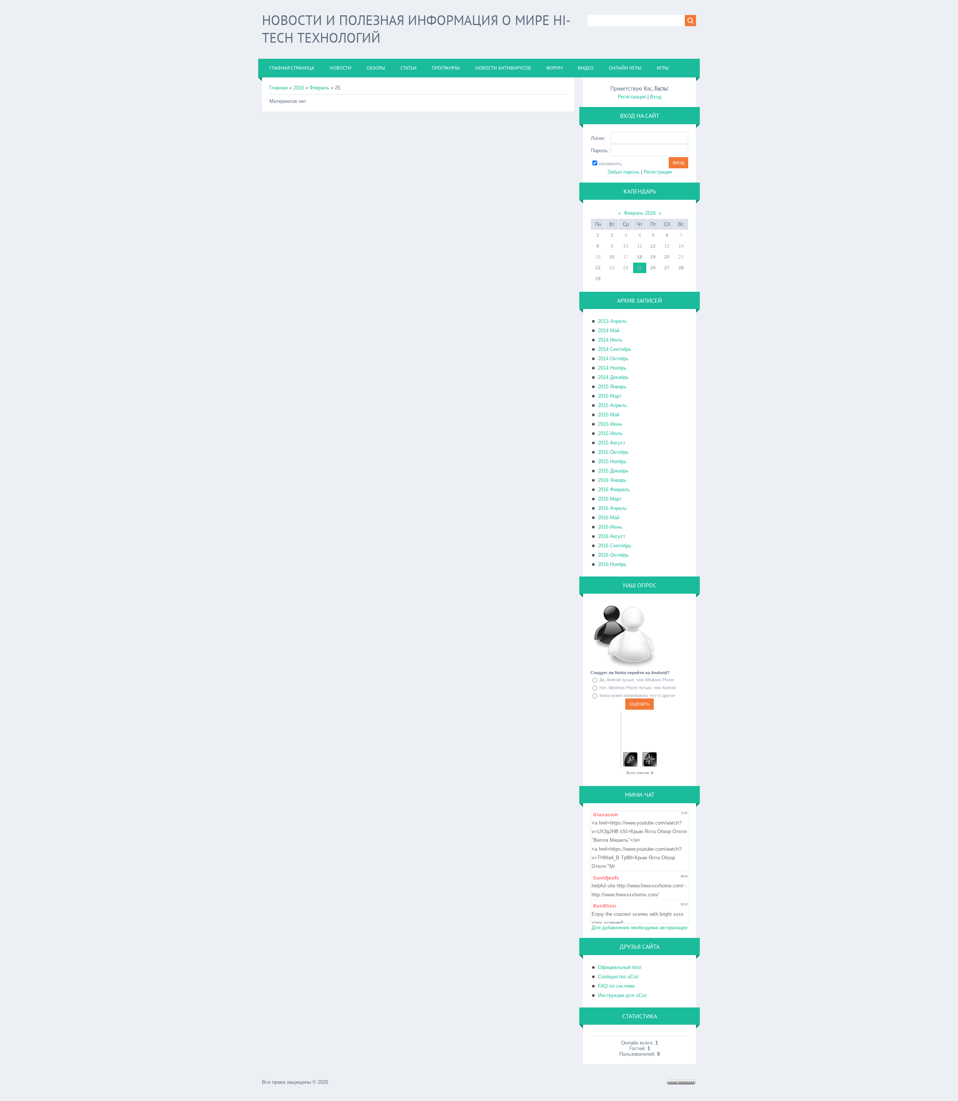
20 (666, 257)
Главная (278, 88)
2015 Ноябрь (612, 461)
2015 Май (608, 415)
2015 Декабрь (613, 471)
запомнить (610, 163)
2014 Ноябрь (612, 368)
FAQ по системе (616, 986)
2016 (298, 88)
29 (598, 278)
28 (681, 267)
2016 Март (610, 499)
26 (653, 267)
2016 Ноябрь (612, 564)
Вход (656, 97)
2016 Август (611, 536)
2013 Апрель (612, 321)
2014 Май (608, 330)
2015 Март (610, 396)
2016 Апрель (612, 508)
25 (639, 267)
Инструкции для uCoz (622, 995)
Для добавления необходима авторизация (639, 927)
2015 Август (611, 443)
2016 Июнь (610, 527)
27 (666, 267)
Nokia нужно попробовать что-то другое (637, 695)
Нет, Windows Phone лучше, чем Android (637, 687)
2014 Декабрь (613, 377)
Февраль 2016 (640, 213)
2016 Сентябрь (614, 545)
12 (653, 246)
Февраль (319, 88)
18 (639, 257)
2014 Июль (610, 340)
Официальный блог (620, 967)
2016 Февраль (614, 489)
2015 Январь (612, 386)
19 (653, 257)
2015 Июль (610, 433)
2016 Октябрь (613, 555)
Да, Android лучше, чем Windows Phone (636, 680)
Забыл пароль (623, 172)
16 (611, 257)
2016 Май (608, 517)
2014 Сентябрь (614, 349)
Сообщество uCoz (618, 976)
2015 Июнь (610, 424)
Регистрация (632, 97)
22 (598, 267)
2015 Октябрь (613, 452)
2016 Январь (612, 480)
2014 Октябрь (613, 358)
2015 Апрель (612, 405)
